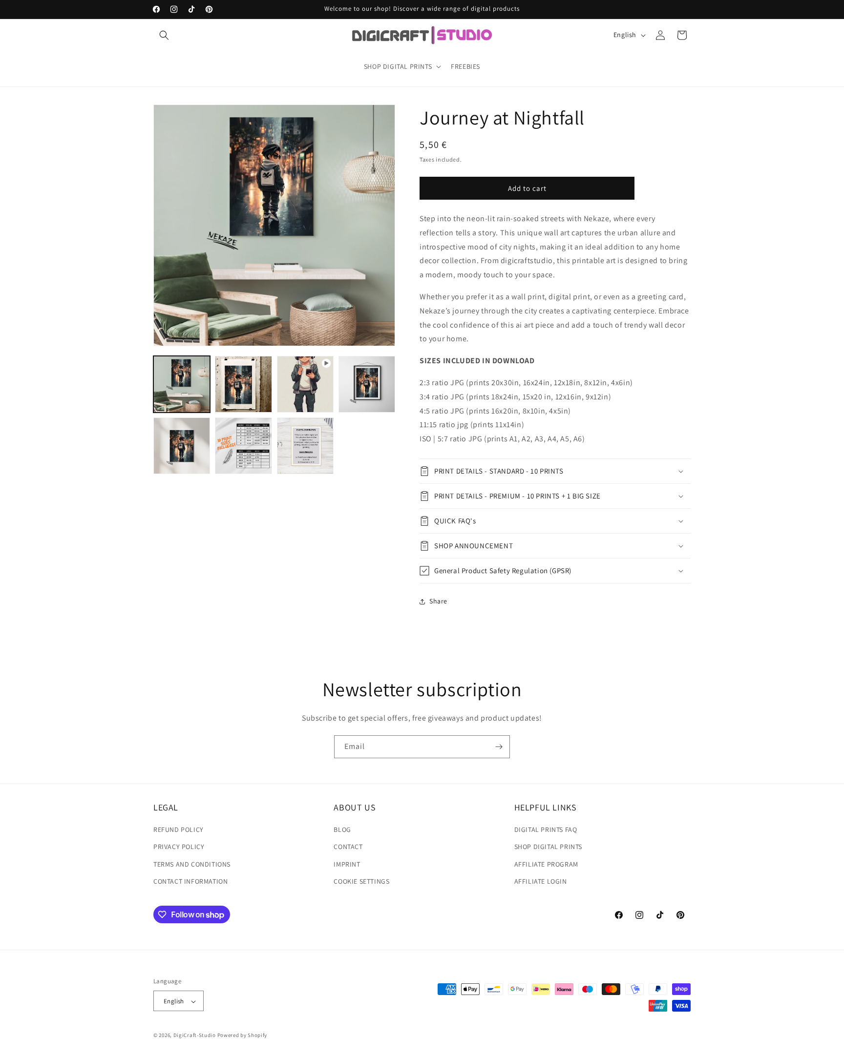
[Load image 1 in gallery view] (181, 384)
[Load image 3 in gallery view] (366, 384)
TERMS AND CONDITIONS (192, 864)
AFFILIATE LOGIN (540, 881)
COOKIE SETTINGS (361, 881)
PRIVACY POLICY (178, 847)
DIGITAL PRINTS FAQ (545, 829)
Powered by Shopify (242, 1035)
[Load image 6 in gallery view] (305, 445)
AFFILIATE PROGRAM (546, 864)
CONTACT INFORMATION (190, 881)
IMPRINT (347, 864)
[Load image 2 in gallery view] (243, 384)
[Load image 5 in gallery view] (243, 445)
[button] (164, 35)
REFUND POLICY (178, 829)
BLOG (342, 829)
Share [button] (438, 601)
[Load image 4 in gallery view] (181, 445)
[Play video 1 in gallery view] (305, 384)
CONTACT (348, 847)
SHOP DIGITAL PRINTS (548, 847)
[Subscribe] (498, 746)
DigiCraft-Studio (194, 1035)
